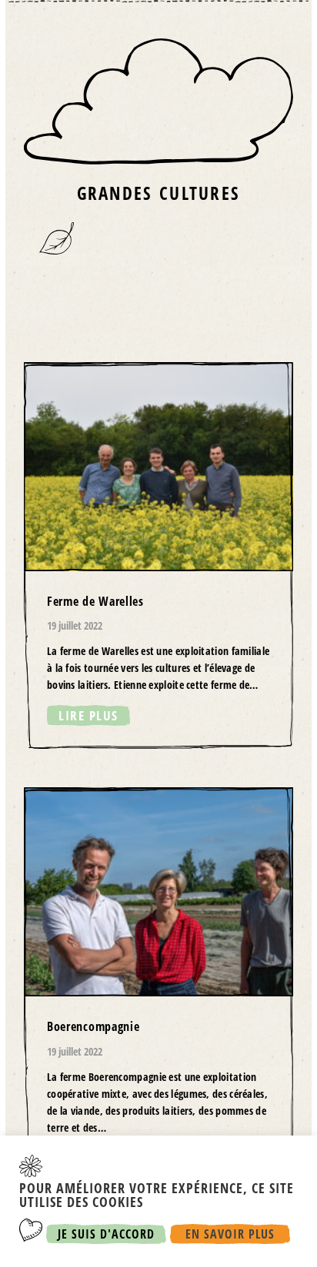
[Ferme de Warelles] (158, 556)
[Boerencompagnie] (158, 989)
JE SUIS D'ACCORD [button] (106, 1233)
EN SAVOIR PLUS (230, 1233)
